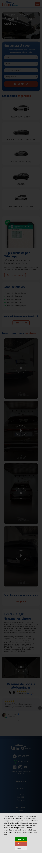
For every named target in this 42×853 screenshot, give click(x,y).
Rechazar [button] (21, 844)
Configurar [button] (21, 848)
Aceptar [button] (21, 839)
